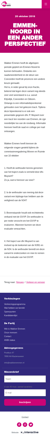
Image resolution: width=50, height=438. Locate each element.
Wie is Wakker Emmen (14, 329)
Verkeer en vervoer (35, 282)
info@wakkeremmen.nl (14, 363)
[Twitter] (31, 424)
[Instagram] (25, 424)
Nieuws (20, 282)
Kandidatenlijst (10, 315)
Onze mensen (10, 332)
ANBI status (9, 340)
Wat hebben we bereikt (14, 308)
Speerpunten (10, 311)
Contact (7, 336)
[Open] (46, 4)
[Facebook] (19, 424)
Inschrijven (25, 402)
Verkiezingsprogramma (14, 304)
